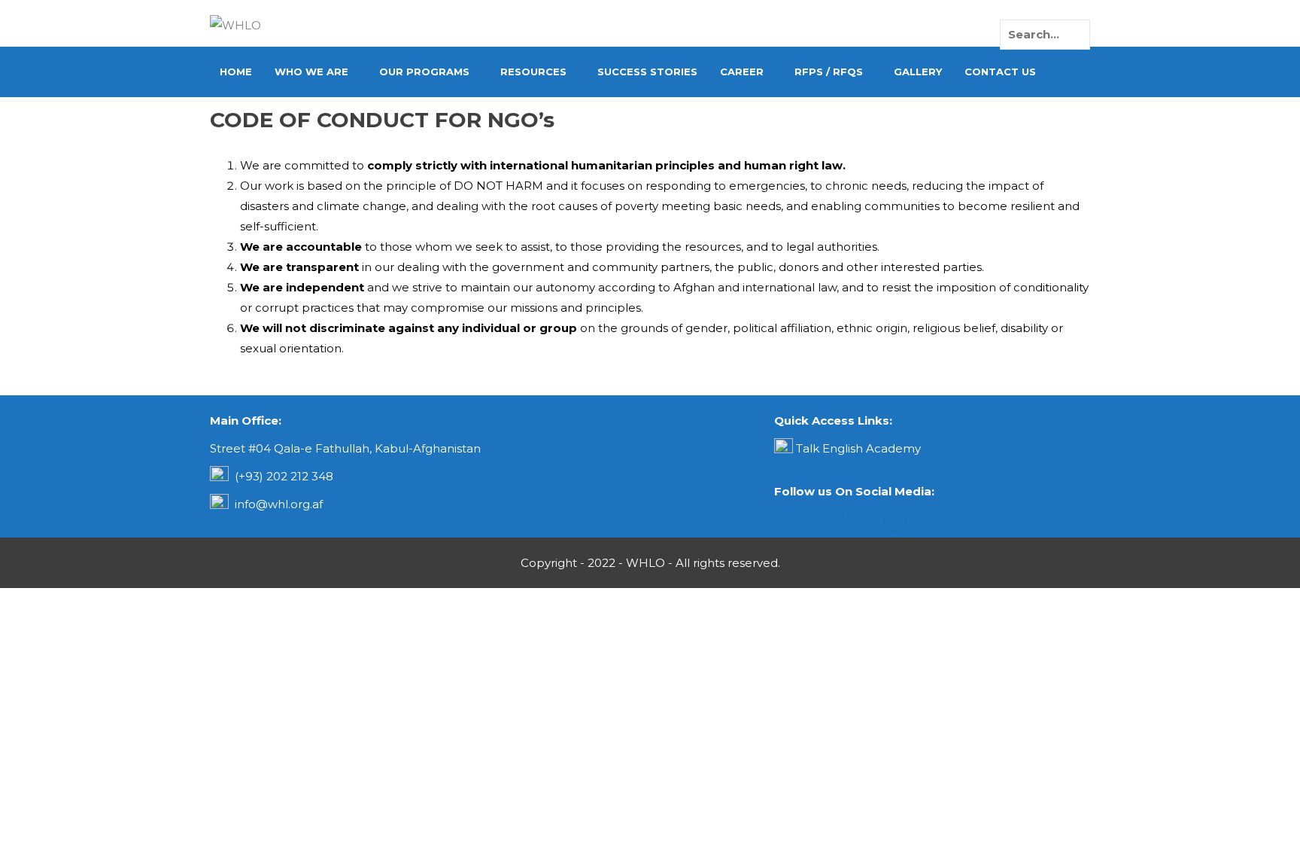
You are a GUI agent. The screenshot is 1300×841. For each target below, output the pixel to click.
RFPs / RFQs (828, 72)
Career (742, 72)
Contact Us (1000, 72)
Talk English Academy (858, 448)
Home (236, 72)
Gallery (918, 72)
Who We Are (311, 72)
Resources (533, 72)
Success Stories (647, 72)
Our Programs (424, 72)
